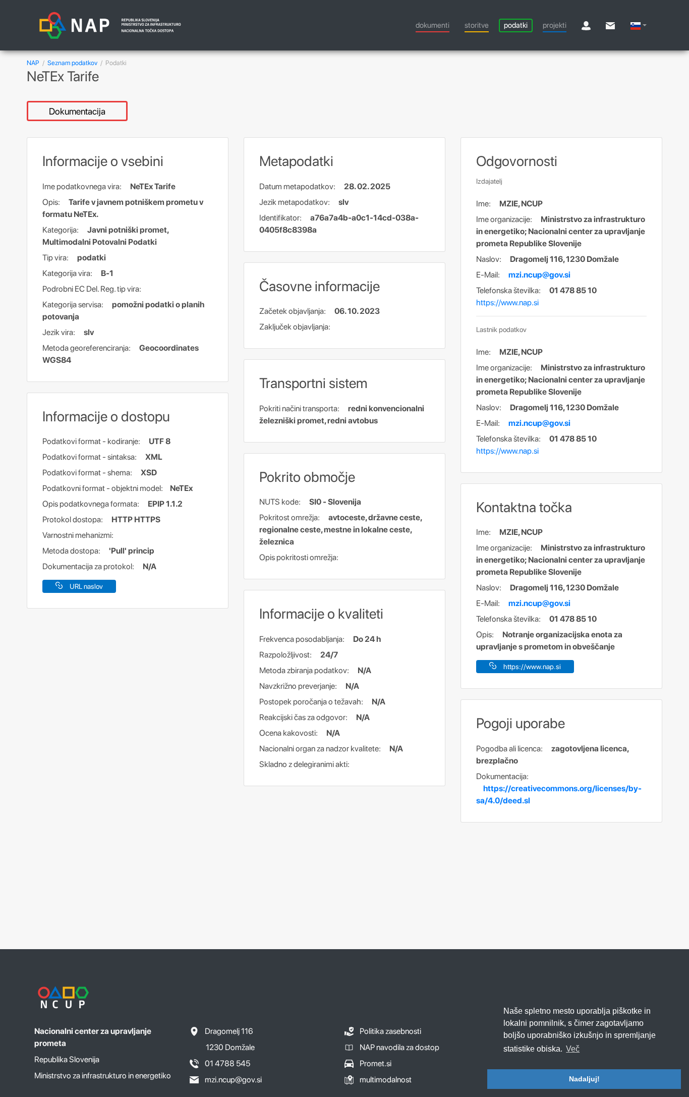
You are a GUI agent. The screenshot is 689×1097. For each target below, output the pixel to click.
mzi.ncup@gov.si (539, 275)
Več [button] (573, 1049)
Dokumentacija (77, 111)
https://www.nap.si (507, 302)
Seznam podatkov (72, 63)
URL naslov (86, 586)
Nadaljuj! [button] (584, 1079)
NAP (33, 63)
